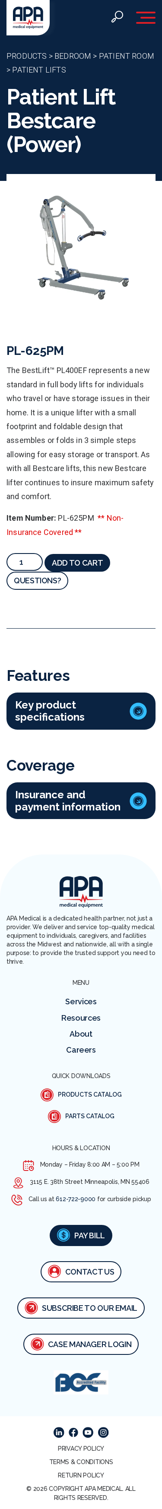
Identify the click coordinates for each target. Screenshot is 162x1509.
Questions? (37, 580)
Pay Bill (89, 1235)
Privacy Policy (81, 1448)
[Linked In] (59, 1432)
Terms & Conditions (81, 1461)
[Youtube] (88, 1432)
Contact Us (89, 1271)
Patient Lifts (39, 69)
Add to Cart (77, 562)
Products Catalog (90, 1094)
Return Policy (81, 1475)
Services (80, 1001)
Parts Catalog (89, 1116)
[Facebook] (73, 1432)
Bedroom (72, 55)
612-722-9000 (75, 1199)
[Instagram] (103, 1432)
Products (26, 55)
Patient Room (126, 55)
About (81, 1033)
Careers (80, 1049)
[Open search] (117, 18)
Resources (81, 1017)
